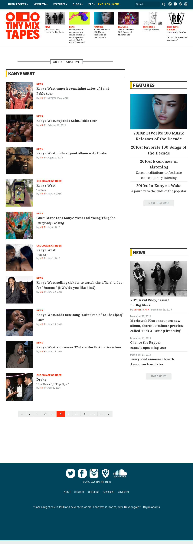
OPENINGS (93, 492)
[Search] (163, 4)
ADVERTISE (123, 492)
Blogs (77, 4)
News (139, 252)
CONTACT (79, 492)
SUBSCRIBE (108, 492)
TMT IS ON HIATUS (108, 4)
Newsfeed (40, 4)
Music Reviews (17, 4)
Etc (90, 4)
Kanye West (21, 73)
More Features (159, 203)
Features (59, 4)
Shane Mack (141, 309)
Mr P (43, 97)
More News (158, 376)
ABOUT (67, 492)
